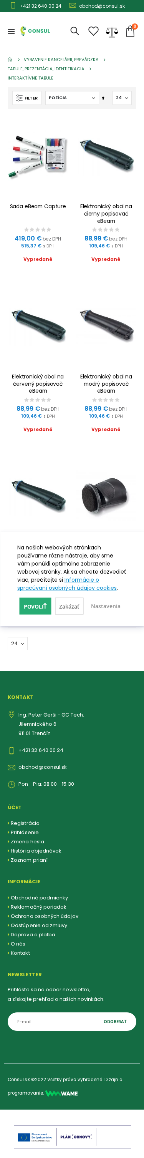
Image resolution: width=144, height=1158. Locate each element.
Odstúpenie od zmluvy (39, 925)
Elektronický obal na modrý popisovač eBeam (106, 384)
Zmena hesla (27, 841)
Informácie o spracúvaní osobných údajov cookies (67, 583)
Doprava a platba (33, 934)
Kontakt (20, 953)
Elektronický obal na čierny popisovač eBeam (106, 214)
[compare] (112, 31)
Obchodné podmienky (39, 897)
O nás (18, 943)
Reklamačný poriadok (38, 907)
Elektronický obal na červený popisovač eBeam (38, 384)
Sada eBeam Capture (38, 206)
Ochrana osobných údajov (44, 916)
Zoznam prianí (29, 860)
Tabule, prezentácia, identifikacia (46, 69)
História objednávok (36, 850)
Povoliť (35, 606)
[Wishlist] (94, 31)
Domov (10, 59)
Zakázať (69, 606)
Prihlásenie (25, 832)
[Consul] (61, 1093)
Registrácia (25, 823)
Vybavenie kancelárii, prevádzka (61, 60)
